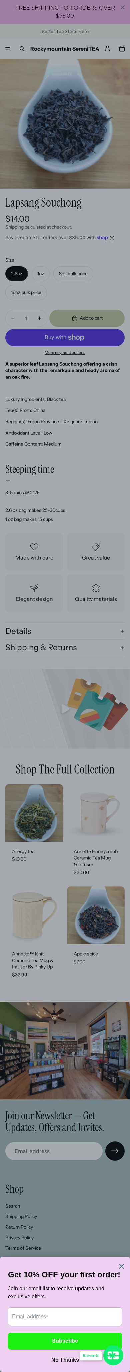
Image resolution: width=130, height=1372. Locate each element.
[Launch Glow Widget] (113, 1355)
